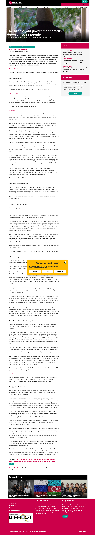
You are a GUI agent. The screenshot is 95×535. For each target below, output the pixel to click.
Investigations (22, 7)
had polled (12, 373)
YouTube (13, 508)
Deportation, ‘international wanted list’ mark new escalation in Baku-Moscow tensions (75, 69)
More (56, 7)
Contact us (28, 531)
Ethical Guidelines (13, 531)
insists (11, 212)
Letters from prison (81, 7)
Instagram (13, 505)
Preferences (60, 271)
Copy (11, 463)
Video (46, 7)
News (9, 7)
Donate (84, 1)
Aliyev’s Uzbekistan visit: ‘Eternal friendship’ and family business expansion (73, 54)
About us (21, 531)
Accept (35, 271)
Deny (47, 271)
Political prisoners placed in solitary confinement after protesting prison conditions (74, 62)
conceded (12, 110)
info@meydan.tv (15, 510)
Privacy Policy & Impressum (39, 531)
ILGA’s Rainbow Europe (16, 93)
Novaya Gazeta (13, 69)
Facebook (13, 503)
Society (66, 7)
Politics (35, 7)
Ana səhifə (12, 468)
